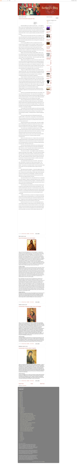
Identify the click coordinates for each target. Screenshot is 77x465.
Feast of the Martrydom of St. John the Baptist (27, 238)
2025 (20, 393)
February (21, 438)
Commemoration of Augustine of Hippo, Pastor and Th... (28, 415)
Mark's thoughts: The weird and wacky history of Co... (27, 419)
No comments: (32, 233)
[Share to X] (37, 233)
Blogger (43, 461)
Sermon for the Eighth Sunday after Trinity (26, 429)
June (21, 433)
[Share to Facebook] (38, 233)
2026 (20, 392)
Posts (48, 21)
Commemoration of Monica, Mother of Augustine (27, 348)
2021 (20, 398)
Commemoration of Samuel (24, 421)
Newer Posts (21, 383)
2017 (20, 403)
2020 (20, 399)
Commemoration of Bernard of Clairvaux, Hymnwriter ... (28, 422)
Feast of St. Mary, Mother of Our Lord (25, 426)
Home (32, 383)
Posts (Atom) (24, 385)
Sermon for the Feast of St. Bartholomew (26, 420)
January (21, 439)
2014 (20, 406)
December (21, 407)
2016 (20, 404)
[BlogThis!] (36, 233)
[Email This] (35, 233)
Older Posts (42, 383)
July (21, 432)
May (21, 434)
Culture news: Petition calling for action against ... (27, 428)
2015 (20, 405)
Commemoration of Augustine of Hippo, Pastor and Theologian (30, 306)
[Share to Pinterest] (39, 233)
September (22, 411)
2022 (20, 397)
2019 (20, 400)
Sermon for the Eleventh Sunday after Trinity (26, 18)
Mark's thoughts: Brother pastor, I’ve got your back (49, 51)
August (21, 412)
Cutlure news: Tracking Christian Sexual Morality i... (27, 427)
